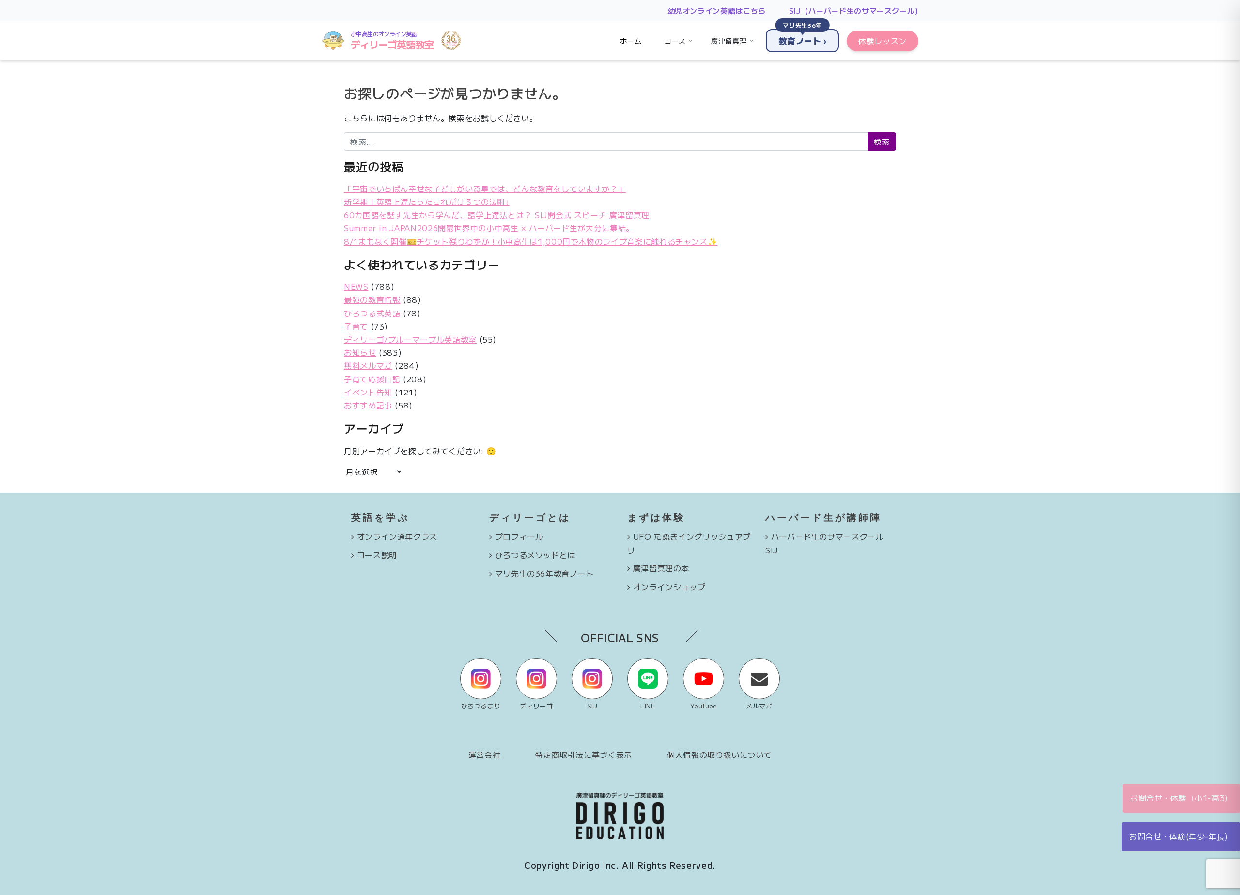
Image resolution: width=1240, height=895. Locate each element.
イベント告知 (368, 392)
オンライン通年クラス (397, 536)
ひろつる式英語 (372, 313)
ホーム (630, 41)
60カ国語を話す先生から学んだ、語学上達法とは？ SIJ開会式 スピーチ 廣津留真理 (497, 214)
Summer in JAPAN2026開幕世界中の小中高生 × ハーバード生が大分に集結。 (489, 228)
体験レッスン (882, 41)
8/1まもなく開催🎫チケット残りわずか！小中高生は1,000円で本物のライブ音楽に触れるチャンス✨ (530, 241)
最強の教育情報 (372, 299)
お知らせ (360, 352)
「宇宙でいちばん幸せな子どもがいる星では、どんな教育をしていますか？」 (485, 188)
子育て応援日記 (372, 379)
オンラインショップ (669, 587)
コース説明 (377, 555)
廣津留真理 (728, 41)
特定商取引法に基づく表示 (583, 754)
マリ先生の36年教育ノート (544, 573)
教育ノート (802, 38)
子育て (356, 326)
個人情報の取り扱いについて (719, 754)
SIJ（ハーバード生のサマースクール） (855, 10)
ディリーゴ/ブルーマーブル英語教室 (410, 339)
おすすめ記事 (368, 405)
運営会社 (484, 754)
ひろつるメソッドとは (535, 555)
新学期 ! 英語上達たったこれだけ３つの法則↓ (427, 201)
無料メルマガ (368, 365)
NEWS (356, 286)
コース (675, 41)
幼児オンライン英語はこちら (716, 10)
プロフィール (519, 536)
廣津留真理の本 (661, 568)
